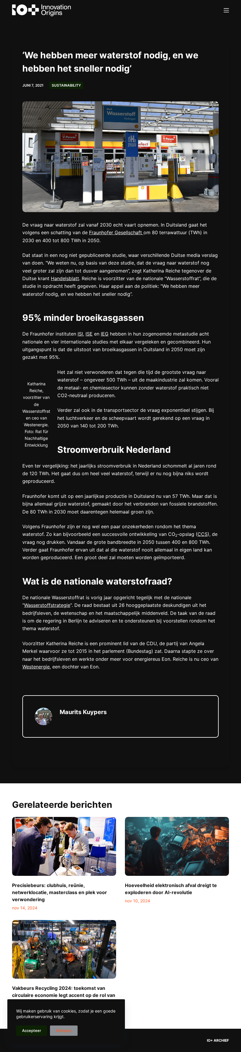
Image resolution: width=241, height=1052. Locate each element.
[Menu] (226, 10)
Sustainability (66, 85)
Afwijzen (64, 1030)
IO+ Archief (218, 1040)
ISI (80, 334)
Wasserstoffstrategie (47, 605)
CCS (202, 534)
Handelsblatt (65, 278)
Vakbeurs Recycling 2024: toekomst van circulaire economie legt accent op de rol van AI (63, 995)
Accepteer (31, 1030)
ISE (89, 334)
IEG (104, 334)
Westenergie (36, 667)
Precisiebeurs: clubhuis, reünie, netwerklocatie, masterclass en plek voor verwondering (59, 892)
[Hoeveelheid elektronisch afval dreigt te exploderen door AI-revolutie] (177, 846)
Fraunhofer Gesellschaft (116, 232)
